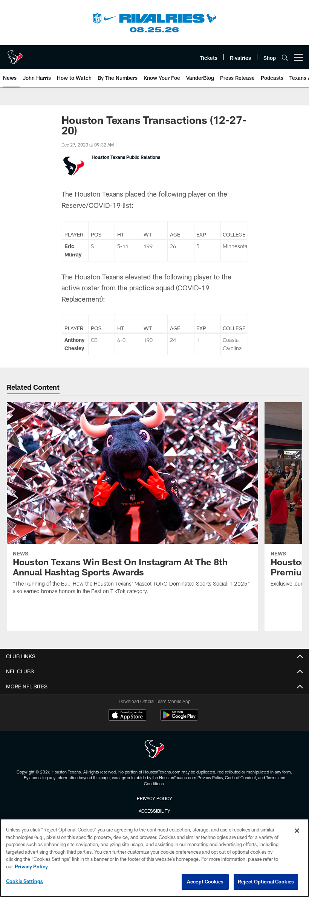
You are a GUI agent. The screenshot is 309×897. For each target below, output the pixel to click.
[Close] (297, 830)
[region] (154, 858)
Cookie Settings (24, 881)
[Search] (285, 57)
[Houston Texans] (154, 750)
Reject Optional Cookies (266, 882)
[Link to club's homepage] (15, 54)
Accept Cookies (205, 882)
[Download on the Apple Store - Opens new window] (127, 715)
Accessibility (154, 810)
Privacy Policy (154, 798)
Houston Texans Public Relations (126, 157)
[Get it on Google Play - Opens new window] (179, 718)
